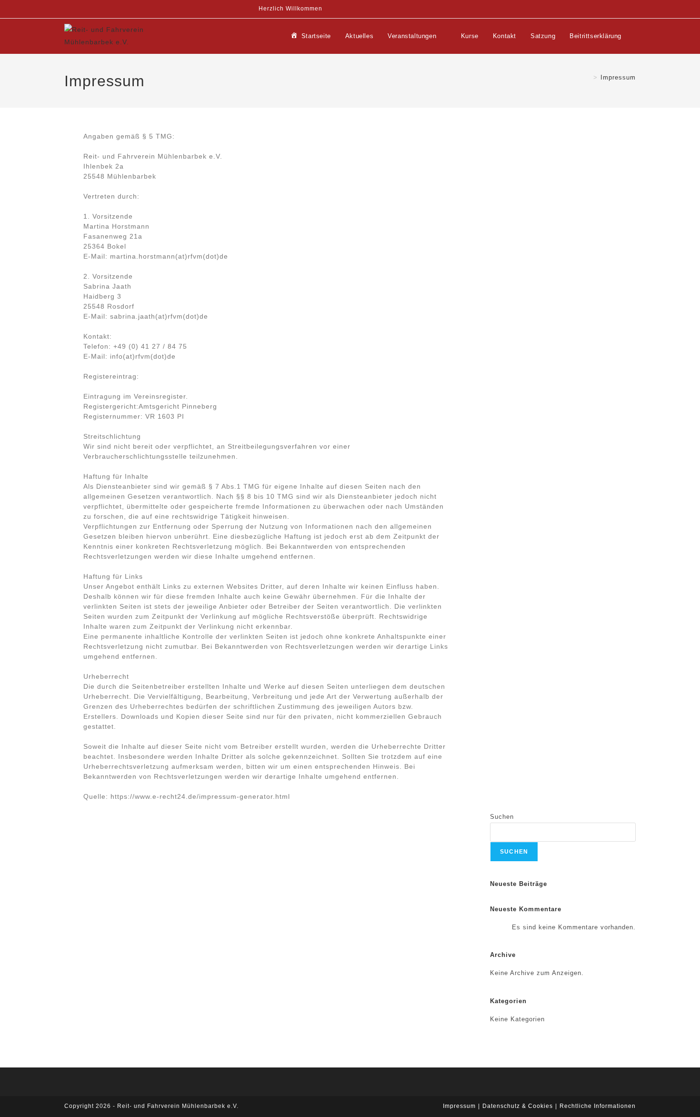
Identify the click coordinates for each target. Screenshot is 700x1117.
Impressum (618, 77)
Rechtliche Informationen (598, 1106)
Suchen (502, 816)
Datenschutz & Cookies (517, 1106)
